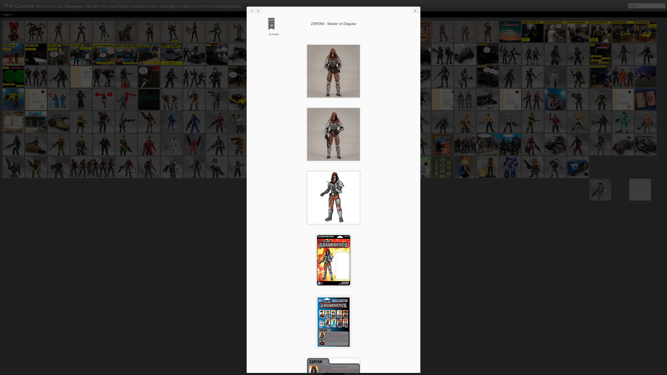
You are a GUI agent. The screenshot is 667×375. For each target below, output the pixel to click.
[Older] (258, 10)
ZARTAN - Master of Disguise (333, 23)
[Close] (415, 10)
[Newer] (251, 10)
